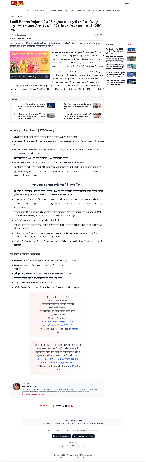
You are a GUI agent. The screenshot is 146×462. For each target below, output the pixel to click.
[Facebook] (63, 446)
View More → (130, 44)
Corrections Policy (60, 423)
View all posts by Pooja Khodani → (34, 394)
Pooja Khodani (21, 35)
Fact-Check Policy (73, 423)
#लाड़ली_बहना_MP (70, 359)
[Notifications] (133, 3)
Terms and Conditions (79, 430)
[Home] (27, 10)
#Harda (43, 362)
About (50, 430)
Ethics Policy (84, 423)
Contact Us (59, 430)
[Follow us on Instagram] (69, 406)
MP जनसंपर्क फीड (93, 430)
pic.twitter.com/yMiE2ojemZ (62, 362)
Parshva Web (81, 458)
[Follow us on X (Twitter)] (66, 406)
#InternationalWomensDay (50, 359)
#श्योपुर (62, 321)
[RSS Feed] (83, 446)
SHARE (100, 35)
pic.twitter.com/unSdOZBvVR (57, 325)
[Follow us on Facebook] (63, 406)
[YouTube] (78, 446)
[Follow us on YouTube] (72, 406)
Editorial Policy (47, 423)
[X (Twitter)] (68, 446)
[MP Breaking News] (17, 3)
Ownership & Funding (96, 423)
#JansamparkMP (50, 321)
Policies (66, 430)
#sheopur (70, 321)
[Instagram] (73, 446)
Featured (19, 16)
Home (12, 16)
